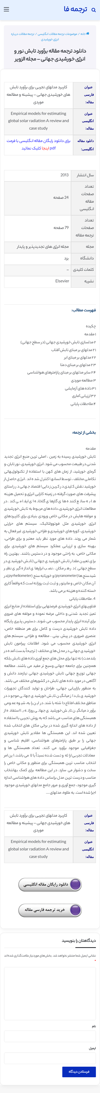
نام (94, 1026)
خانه (83, 34)
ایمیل (92, 1048)
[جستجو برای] (93, 12)
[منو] (6, 12)
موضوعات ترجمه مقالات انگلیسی (57, 34)
